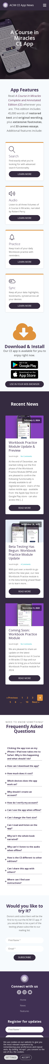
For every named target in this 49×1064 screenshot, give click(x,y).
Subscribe (24, 957)
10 (27, 702)
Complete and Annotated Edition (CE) (24, 100)
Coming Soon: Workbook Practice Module (23, 634)
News (23, 1005)
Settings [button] (11, 1057)
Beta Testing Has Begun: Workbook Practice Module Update (22, 552)
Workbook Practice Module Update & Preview (23, 446)
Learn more (24, 218)
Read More (24, 507)
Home (23, 999)
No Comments (26, 456)
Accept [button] (26, 1057)
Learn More (24, 174)
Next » (35, 702)
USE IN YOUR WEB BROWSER (24, 384)
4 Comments (25, 564)
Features (24, 1011)
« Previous (12, 697)
